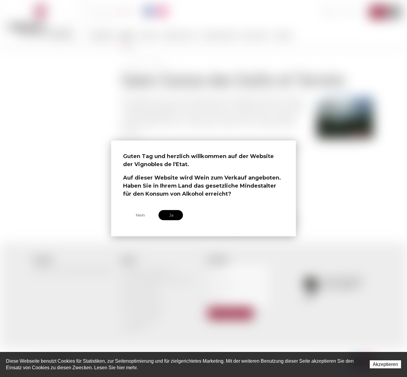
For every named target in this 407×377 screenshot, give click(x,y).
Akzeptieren (385, 364)
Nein (140, 215)
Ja (171, 215)
